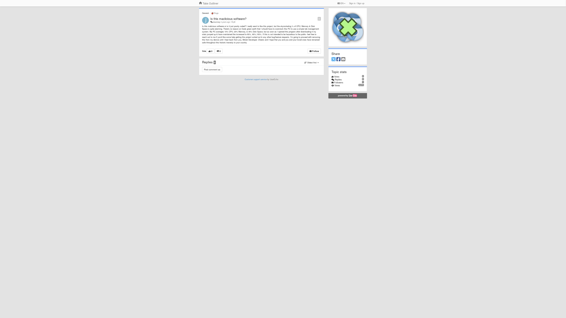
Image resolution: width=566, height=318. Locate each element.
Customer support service (256, 79)
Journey (216, 22)
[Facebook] (338, 59)
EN (342, 3)
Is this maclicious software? (228, 18)
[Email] (343, 59)
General (205, 13)
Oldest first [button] (312, 62)
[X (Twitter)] (333, 59)
